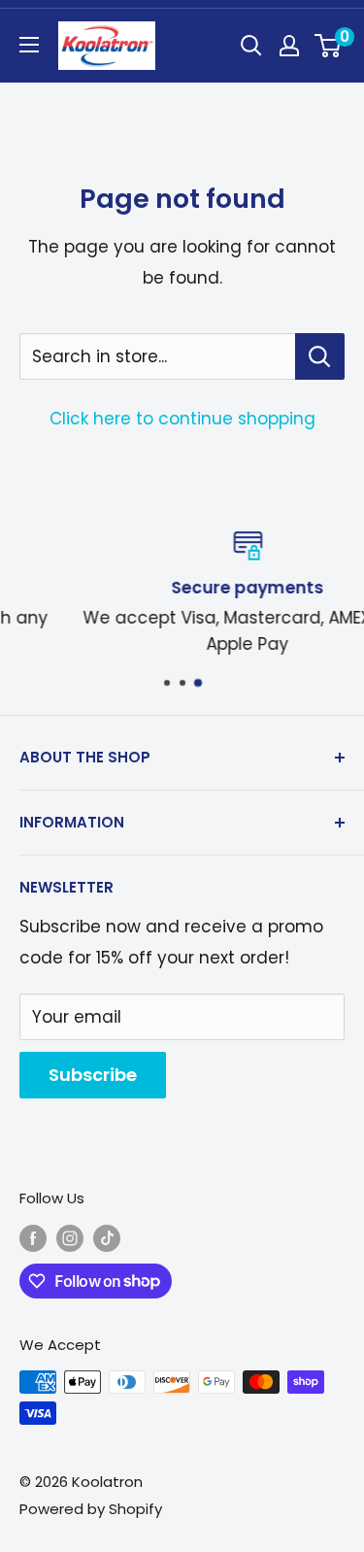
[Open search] (251, 45)
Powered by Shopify (90, 1509)
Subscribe (93, 1075)
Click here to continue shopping (182, 418)
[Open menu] (29, 44)
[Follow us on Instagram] (69, 1238)
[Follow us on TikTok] (106, 1238)
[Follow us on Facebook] (33, 1238)
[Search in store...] (320, 356)
